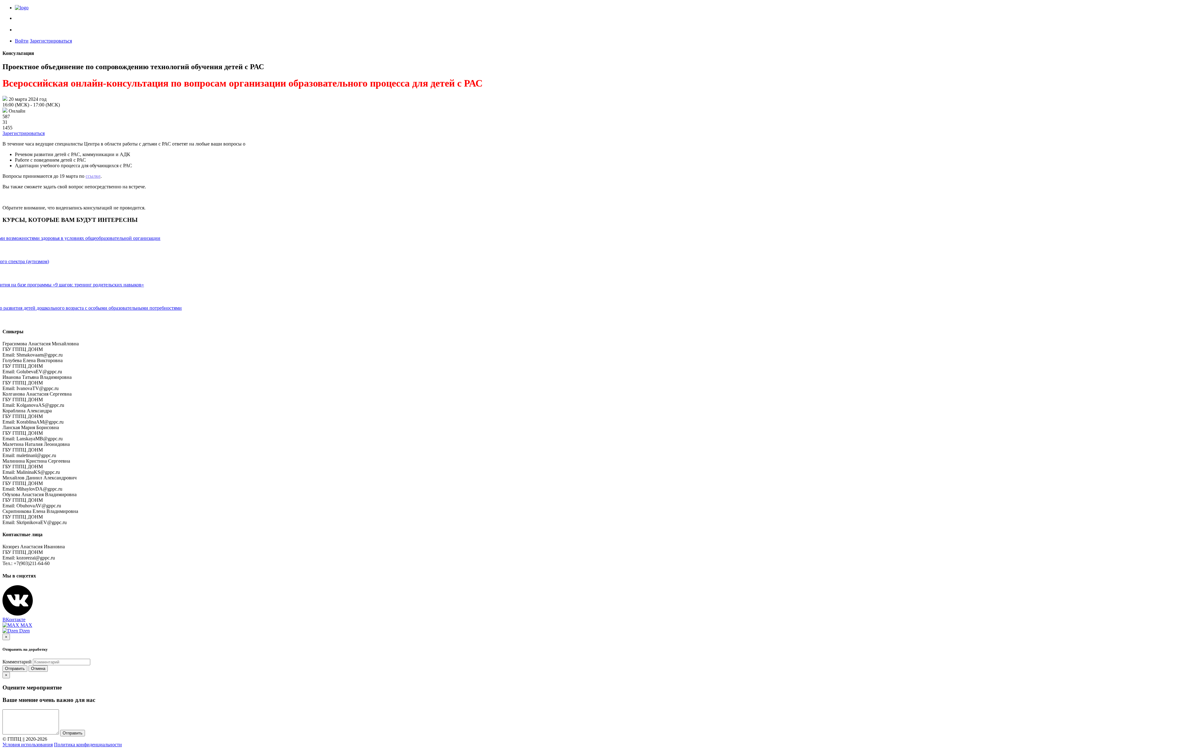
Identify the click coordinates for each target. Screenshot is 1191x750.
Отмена (38, 668)
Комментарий (17, 661)
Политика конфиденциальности (88, 744)
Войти (22, 40)
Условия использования (27, 744)
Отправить (15, 668)
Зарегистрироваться (51, 40)
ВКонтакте (13, 619)
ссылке (93, 176)
